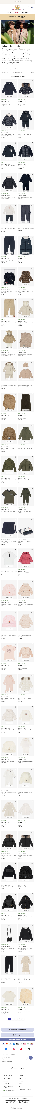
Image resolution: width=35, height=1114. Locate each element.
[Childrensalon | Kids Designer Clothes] (17, 7)
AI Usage (21, 1081)
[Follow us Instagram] (14, 1050)
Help (20, 1086)
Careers (21, 1075)
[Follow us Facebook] (6, 1050)
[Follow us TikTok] (29, 1050)
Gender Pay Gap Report (8, 1087)
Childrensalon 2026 (21, 1107)
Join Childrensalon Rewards (17, 1039)
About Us (6, 1081)
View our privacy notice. (7, 1061)
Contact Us (7, 1078)
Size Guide (6, 1084)
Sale (16, 12)
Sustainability (7, 1093)
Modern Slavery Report (25, 1089)
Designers (25, 12)
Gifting (20, 1073)
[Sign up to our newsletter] (31, 1058)
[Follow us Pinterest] (21, 1050)
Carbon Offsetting (9, 1090)
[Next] (26, 1019)
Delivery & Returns (8, 1073)
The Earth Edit (19, 1068)
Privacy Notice (22, 1078)
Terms (20, 1084)
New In (9, 12)
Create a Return (8, 1075)
